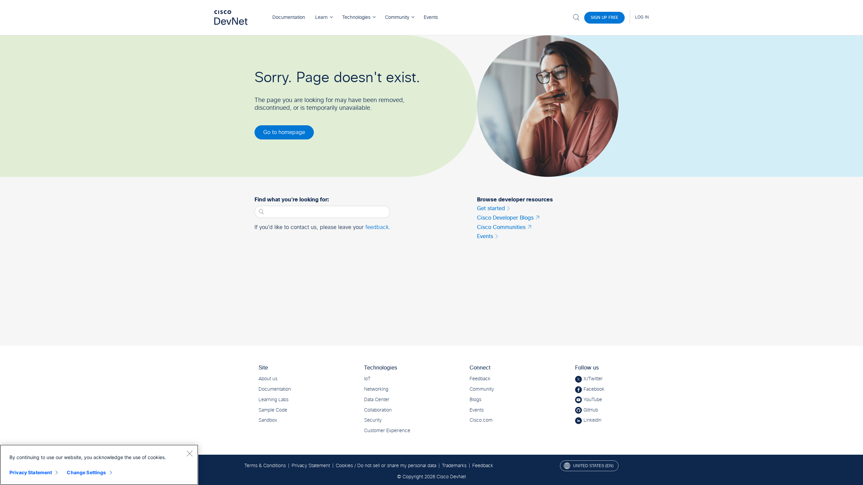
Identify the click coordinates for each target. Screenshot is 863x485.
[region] (99, 465)
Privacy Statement (30, 472)
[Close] (189, 453)
